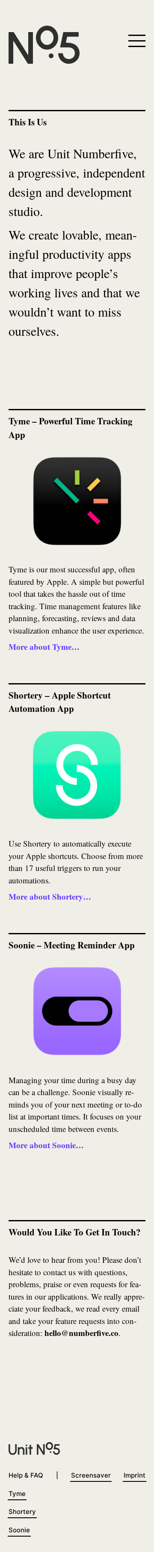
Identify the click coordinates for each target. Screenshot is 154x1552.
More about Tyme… (44, 646)
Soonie (19, 1530)
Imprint (134, 1475)
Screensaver (91, 1475)
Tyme (17, 1494)
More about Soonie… (46, 1145)
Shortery (22, 1512)
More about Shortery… (50, 896)
